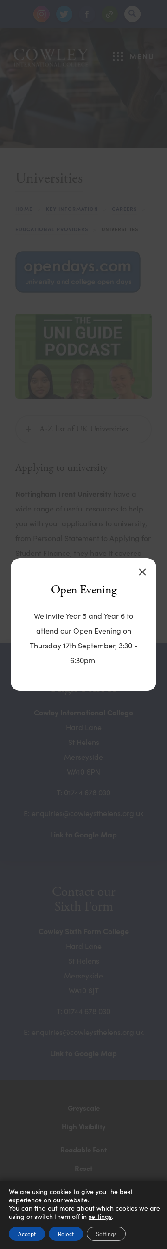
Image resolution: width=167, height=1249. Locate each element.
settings (100, 1216)
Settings (106, 1233)
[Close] (142, 572)
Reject (66, 1233)
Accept (27, 1233)
